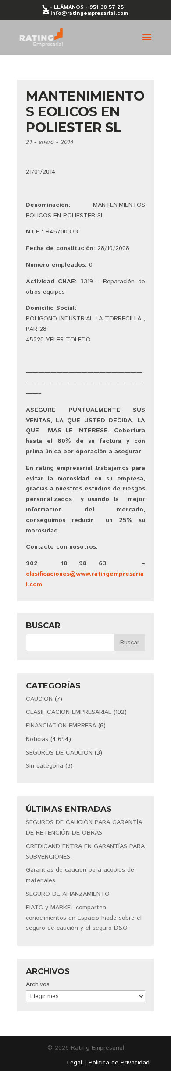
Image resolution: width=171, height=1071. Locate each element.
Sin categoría (44, 766)
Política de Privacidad (119, 1062)
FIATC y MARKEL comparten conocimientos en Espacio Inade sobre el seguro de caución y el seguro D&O (84, 918)
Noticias (37, 739)
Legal (74, 1062)
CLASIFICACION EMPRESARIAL (68, 712)
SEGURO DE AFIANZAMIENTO (68, 894)
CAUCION (39, 699)
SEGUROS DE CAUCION (59, 752)
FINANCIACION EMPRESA (61, 725)
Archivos (38, 984)
